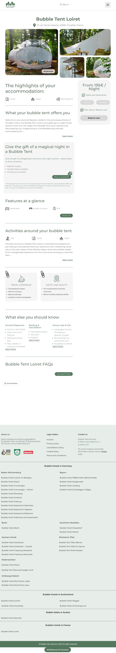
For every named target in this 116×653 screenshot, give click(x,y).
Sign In (65, 4)
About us (5, 434)
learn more (67, 136)
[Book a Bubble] (10, 5)
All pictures (48, 71)
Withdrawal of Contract (58, 650)
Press (104, 451)
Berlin (4, 523)
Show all (66, 215)
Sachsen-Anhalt (9, 537)
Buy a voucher (61, 177)
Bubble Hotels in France (58, 625)
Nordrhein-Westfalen (69, 523)
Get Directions (12, 383)
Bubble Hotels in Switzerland (58, 594)
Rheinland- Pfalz (66, 537)
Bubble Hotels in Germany (58, 466)
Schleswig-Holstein (10, 576)
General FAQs (64, 374)
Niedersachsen (9, 560)
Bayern (63, 472)
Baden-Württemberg (11, 472)
